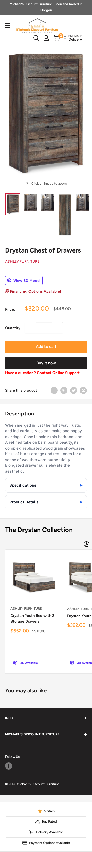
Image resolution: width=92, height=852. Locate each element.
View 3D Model (26, 280)
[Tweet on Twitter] (73, 390)
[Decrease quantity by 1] (30, 327)
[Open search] (36, 38)
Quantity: (13, 328)
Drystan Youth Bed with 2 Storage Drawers (32, 618)
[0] (56, 38)
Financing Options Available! (35, 291)
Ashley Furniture (22, 261)
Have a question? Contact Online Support (42, 372)
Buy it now (46, 363)
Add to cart (46, 346)
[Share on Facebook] (54, 390)
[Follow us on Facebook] (8, 766)
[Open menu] (7, 25)
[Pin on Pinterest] (63, 390)
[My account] (46, 38)
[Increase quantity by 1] (57, 327)
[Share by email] (83, 390)
